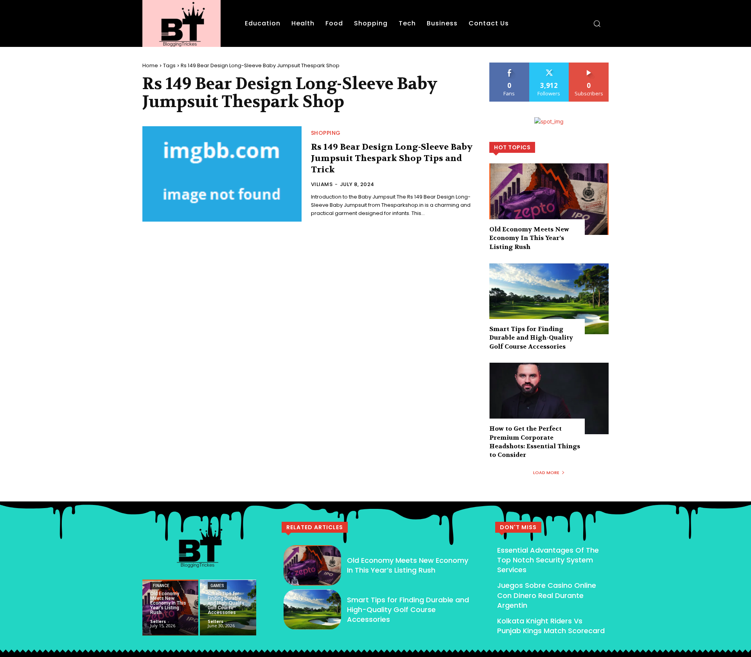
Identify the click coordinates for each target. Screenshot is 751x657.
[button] (597, 23)
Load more (546, 472)
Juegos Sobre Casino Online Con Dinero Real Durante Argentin (546, 595)
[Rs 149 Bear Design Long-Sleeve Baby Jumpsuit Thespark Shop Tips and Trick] (222, 174)
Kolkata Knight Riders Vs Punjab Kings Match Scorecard (551, 626)
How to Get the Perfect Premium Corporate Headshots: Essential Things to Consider (534, 441)
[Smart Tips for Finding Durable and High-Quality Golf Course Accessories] (549, 299)
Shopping (326, 133)
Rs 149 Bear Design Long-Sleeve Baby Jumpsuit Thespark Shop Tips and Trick (392, 158)
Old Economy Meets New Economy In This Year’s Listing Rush (529, 238)
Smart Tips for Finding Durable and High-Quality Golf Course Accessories (531, 338)
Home (150, 65)
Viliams (322, 184)
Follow (549, 65)
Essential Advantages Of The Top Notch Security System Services (548, 560)
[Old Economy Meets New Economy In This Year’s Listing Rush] (549, 199)
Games (217, 586)
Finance (161, 586)
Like (509, 65)
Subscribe (589, 65)
